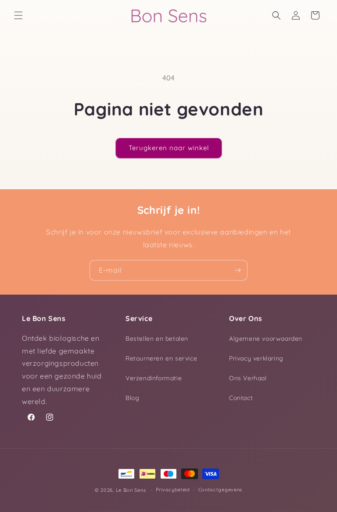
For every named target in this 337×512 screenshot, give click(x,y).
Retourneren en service (161, 358)
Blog (132, 398)
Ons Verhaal (248, 378)
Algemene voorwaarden (265, 339)
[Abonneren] (237, 270)
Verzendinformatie (153, 378)
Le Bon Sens (131, 490)
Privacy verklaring (256, 358)
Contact (241, 398)
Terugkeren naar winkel (169, 148)
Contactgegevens (220, 490)
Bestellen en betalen (156, 339)
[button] (18, 15)
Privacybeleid (173, 490)
